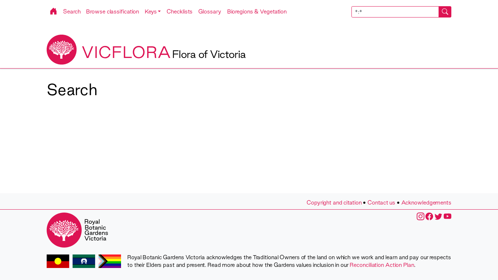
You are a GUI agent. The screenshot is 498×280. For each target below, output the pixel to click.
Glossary (209, 11)
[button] (153, 11)
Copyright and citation (334, 202)
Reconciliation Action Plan (382, 265)
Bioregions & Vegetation (257, 11)
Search (71, 11)
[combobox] (401, 12)
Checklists (179, 11)
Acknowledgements (426, 202)
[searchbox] (395, 12)
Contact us (381, 202)
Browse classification (112, 11)
